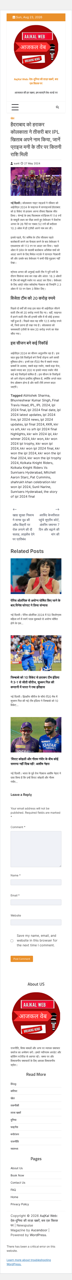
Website (16, 915)
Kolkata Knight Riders (36, 463)
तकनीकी (15, 1105)
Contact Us (18, 1182)
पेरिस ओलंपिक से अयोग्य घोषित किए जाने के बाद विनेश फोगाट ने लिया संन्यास (35, 602)
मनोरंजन (15, 1134)
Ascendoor (39, 1230)
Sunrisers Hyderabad (26, 492)
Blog (13, 1083)
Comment (18, 827)
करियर (14, 1091)
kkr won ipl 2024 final (36, 448)
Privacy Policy (20, 1204)
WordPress (38, 1235)
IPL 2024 (43, 405)
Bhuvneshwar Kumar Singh (30, 400)
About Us (17, 1168)
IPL (32, 405)
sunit (17, 163)
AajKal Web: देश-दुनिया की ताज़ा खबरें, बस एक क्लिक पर (36, 81)
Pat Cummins (40, 477)
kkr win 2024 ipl (39, 434)
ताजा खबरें (16, 1112)
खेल (12, 118)
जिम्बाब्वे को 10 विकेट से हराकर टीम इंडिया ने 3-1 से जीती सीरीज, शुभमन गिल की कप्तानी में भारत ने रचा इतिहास (35, 682)
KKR (49, 424)
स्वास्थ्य (14, 1148)
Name (16, 875)
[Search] (57, 107)
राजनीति (15, 1141)
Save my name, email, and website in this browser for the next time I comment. (37, 940)
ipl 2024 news (28, 419)
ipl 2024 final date (41, 410)
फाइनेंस (14, 1127)
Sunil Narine (41, 487)
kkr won (37, 439)
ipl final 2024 (34, 424)
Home (14, 1197)
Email (15, 895)
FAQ (13, 1189)
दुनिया (13, 1119)
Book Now (17, 1175)
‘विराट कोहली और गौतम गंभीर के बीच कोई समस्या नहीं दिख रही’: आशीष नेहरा (34, 761)
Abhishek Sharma (36, 395)
